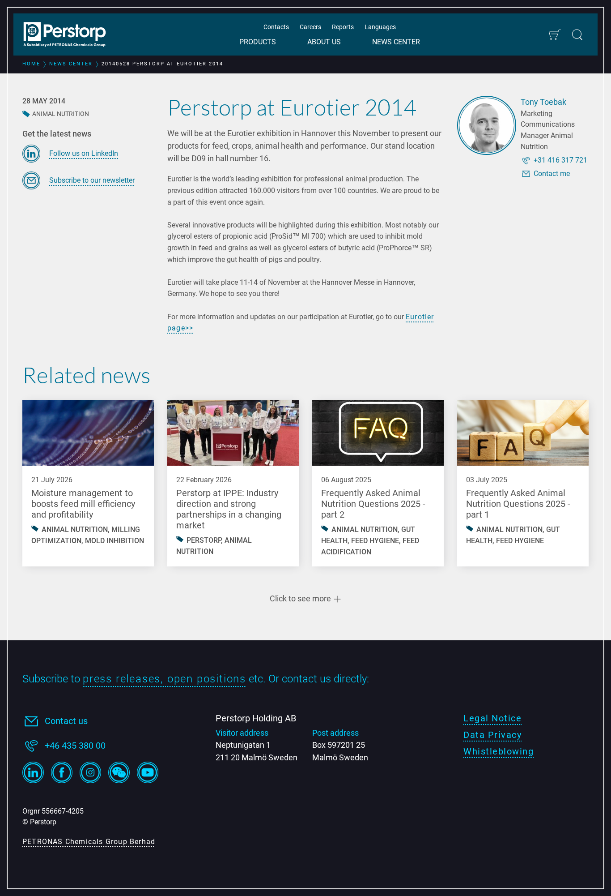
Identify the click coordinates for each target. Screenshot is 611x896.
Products (257, 42)
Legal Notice (492, 718)
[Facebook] (61, 772)
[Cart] (554, 35)
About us (324, 42)
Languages (380, 26)
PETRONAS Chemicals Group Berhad (88, 841)
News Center (396, 42)
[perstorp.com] (69, 35)
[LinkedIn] (33, 772)
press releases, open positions (164, 679)
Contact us (66, 721)
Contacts (276, 26)
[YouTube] (147, 772)
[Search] (577, 35)
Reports (343, 26)
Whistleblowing (498, 751)
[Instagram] (90, 772)
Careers (310, 26)
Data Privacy (492, 734)
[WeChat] (119, 772)
